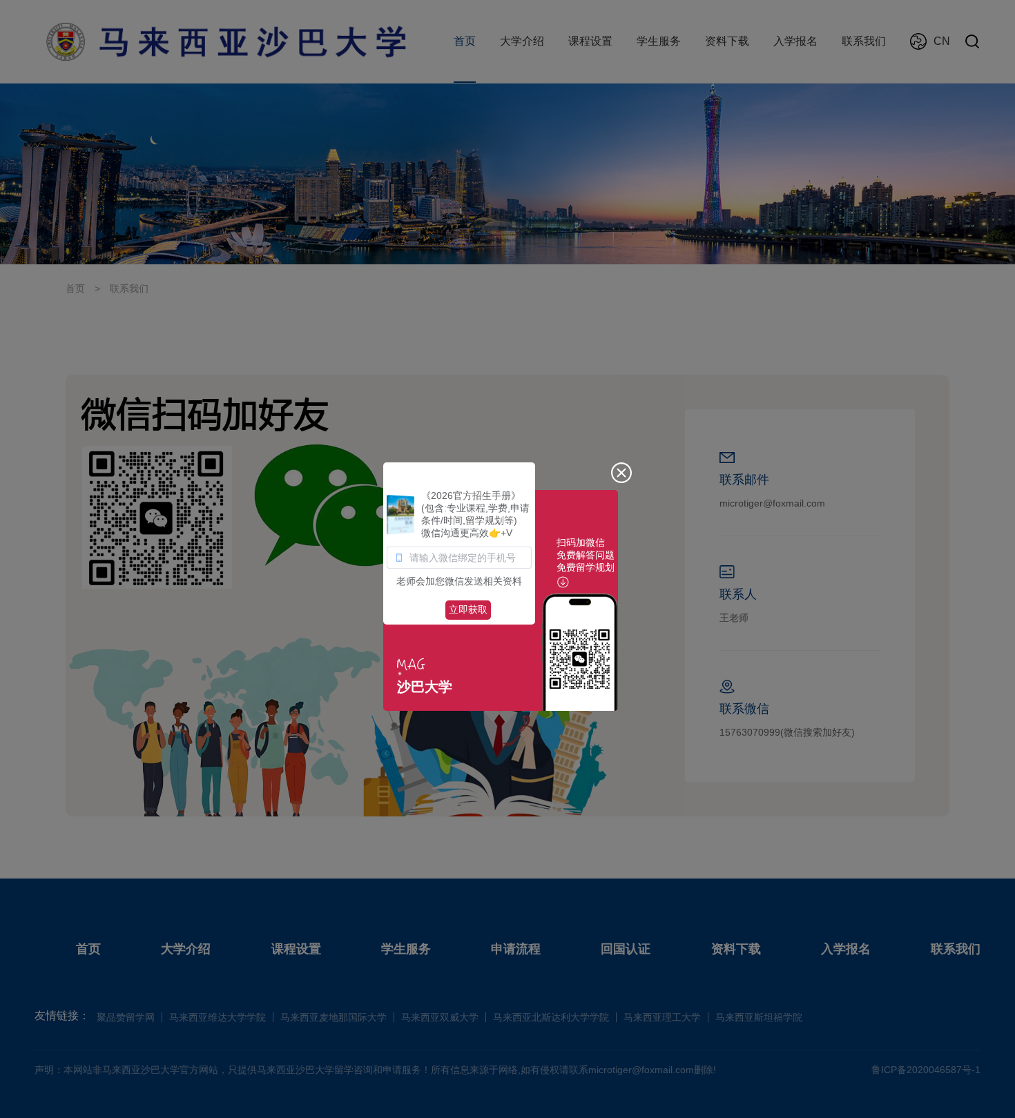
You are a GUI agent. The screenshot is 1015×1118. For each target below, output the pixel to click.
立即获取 (468, 609)
